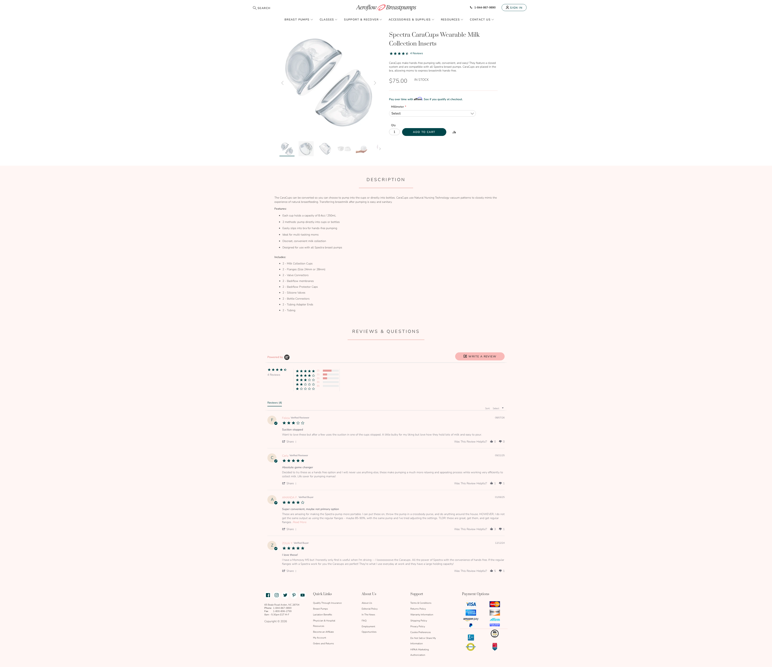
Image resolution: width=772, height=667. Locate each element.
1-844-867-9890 (485, 7)
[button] (282, 83)
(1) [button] (318, 374)
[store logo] (386, 7)
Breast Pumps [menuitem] (297, 19)
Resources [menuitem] (450, 19)
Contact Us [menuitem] (480, 19)
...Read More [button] (298, 522)
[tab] (274, 403)
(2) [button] (318, 370)
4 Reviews (416, 53)
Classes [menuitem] (327, 19)
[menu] (386, 19)
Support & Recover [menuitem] (361, 19)
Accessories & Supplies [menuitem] (410, 19)
